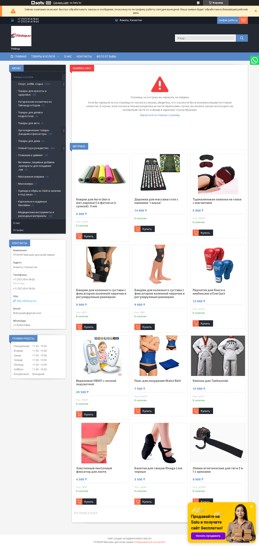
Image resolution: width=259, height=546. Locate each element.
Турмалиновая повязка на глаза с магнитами (217, 201)
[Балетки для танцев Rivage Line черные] (159, 443)
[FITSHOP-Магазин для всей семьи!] (21, 36)
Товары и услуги (43, 56)
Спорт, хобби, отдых (30, 83)
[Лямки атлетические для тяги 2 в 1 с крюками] (218, 443)
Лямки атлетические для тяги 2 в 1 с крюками (218, 469)
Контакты (84, 56)
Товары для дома (29, 141)
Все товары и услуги (86, 513)
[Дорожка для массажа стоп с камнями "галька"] (159, 174)
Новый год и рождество (33, 148)
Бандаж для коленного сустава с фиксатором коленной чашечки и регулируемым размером (101, 293)
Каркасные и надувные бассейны (32, 203)
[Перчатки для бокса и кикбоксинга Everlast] (218, 265)
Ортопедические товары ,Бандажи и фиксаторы (33, 132)
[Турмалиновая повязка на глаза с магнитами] (218, 174)
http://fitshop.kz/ (27, 300)
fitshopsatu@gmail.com (27, 313)
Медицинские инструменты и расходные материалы (36, 214)
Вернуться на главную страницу (160, 115)
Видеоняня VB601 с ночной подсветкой (96, 382)
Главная (20, 56)
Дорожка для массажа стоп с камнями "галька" (156, 201)
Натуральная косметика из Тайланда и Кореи (35, 103)
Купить (88, 236)
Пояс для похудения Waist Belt (157, 380)
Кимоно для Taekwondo (210, 380)
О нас (68, 56)
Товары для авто (29, 123)
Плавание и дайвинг (30, 155)
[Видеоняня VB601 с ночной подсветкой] (101, 355)
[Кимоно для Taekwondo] (218, 355)
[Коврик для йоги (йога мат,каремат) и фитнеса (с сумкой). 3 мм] (101, 174)
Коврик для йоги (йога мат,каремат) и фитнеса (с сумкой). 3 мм (96, 203)
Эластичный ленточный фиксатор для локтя (94, 469)
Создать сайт (61, 2)
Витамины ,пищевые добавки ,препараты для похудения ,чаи (36, 166)
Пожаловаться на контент (150, 542)
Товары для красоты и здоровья (32, 92)
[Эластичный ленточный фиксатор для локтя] (101, 443)
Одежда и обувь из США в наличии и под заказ (39, 192)
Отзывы (18, 230)
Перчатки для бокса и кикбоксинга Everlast (209, 291)
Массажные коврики (31, 176)
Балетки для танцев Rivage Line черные (158, 469)
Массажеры (25, 183)
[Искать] (242, 38)
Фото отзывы (106, 56)
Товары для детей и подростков (30, 114)
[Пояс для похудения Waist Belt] (159, 355)
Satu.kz (147, 538)
